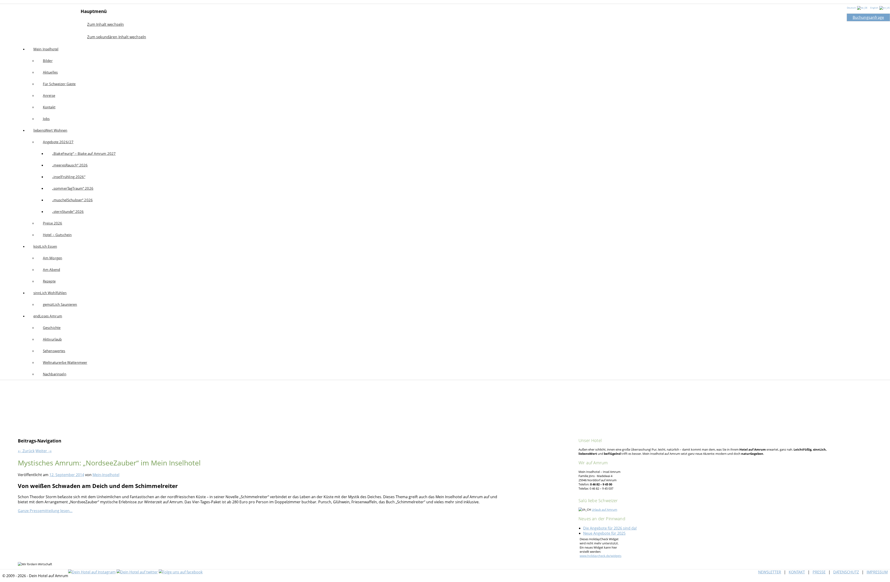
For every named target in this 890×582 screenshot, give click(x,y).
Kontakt (49, 107)
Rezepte (49, 281)
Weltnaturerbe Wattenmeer (65, 362)
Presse (819, 572)
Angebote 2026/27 (58, 142)
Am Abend (51, 269)
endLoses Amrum (47, 316)
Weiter (43, 450)
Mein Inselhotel (40, 21)
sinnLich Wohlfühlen (50, 292)
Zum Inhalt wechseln (105, 24)
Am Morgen (52, 258)
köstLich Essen (45, 246)
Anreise (49, 95)
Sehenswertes (54, 350)
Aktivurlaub (52, 339)
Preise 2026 (52, 223)
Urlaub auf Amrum (604, 509)
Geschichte (52, 327)
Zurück (26, 450)
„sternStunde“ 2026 (68, 211)
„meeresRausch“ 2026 (70, 165)
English (874, 7)
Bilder (48, 60)
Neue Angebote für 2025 (604, 533)
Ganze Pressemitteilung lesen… (45, 510)
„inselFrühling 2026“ (68, 176)
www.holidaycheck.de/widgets (600, 556)
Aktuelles (50, 72)
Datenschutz (846, 572)
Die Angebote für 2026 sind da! (610, 528)
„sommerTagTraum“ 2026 (72, 188)
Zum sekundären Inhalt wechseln (116, 36)
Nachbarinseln (54, 374)
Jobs (46, 118)
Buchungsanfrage (868, 17)
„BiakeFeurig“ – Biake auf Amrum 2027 (84, 153)
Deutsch (852, 7)
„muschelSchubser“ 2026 (72, 200)
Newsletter (769, 572)
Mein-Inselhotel (105, 474)
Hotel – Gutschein (57, 234)
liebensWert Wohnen (50, 130)
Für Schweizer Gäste (59, 83)
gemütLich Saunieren (60, 304)
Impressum (877, 572)
